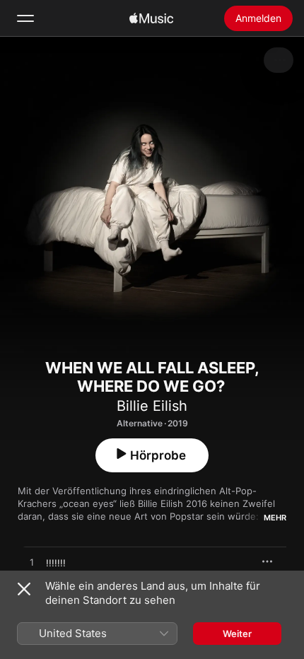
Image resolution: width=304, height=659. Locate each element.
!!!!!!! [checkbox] (56, 562)
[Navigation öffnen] (25, 18)
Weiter (237, 633)
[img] (151, 18)
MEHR (275, 518)
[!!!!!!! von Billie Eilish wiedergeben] (32, 562)
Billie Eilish (152, 405)
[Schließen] (24, 589)
